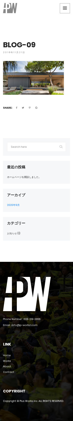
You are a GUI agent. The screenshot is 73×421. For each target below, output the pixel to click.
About (7, 366)
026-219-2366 (32, 319)
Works (7, 361)
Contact (8, 372)
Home (7, 355)
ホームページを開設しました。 (24, 177)
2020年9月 (13, 205)
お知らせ (12, 233)
